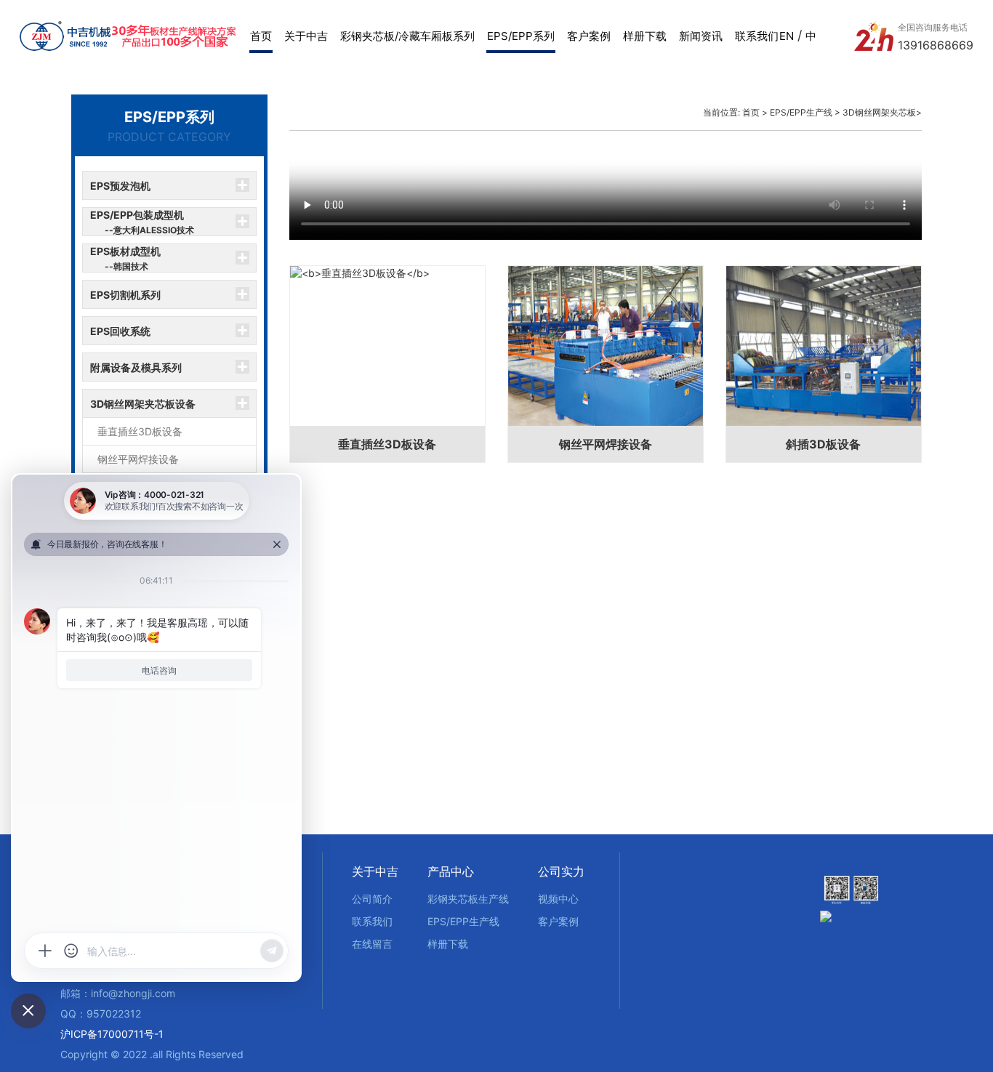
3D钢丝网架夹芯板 (879, 112)
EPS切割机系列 (125, 295)
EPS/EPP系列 (521, 36)
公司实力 (561, 871)
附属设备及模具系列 (136, 367)
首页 (261, 36)
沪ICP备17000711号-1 (112, 1034)
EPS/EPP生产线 (801, 112)
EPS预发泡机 (120, 186)
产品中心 (450, 871)
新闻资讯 (701, 36)
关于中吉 (306, 36)
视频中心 (558, 898)
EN (786, 36)
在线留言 (372, 944)
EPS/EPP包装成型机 (142, 222)
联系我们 (757, 36)
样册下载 (645, 36)
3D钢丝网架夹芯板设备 (143, 404)
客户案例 (589, 36)
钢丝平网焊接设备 (138, 459)
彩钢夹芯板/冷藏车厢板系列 (407, 36)
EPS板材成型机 (125, 258)
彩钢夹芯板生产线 (468, 898)
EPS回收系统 (120, 331)
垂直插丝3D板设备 (139, 431)
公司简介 (372, 898)
